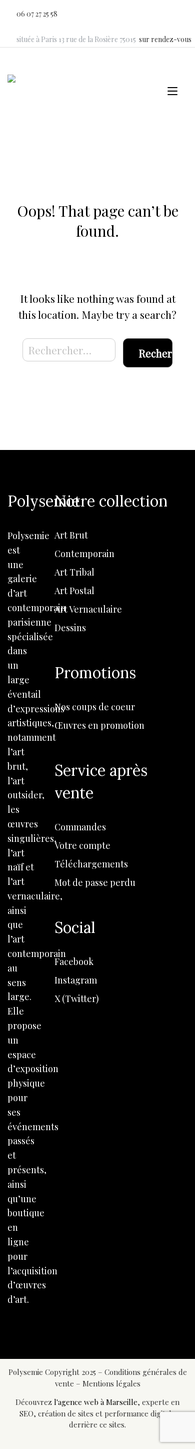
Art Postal (74, 591)
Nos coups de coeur (94, 707)
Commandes (80, 827)
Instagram (75, 980)
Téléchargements (91, 864)
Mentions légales (111, 1383)
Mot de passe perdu (95, 882)
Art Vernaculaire (88, 609)
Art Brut (71, 535)
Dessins (70, 628)
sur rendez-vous (165, 39)
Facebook (74, 961)
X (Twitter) (76, 999)
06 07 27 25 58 (37, 14)
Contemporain (84, 554)
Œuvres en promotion (99, 725)
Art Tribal (74, 572)
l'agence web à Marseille (96, 1402)
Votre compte (82, 845)
